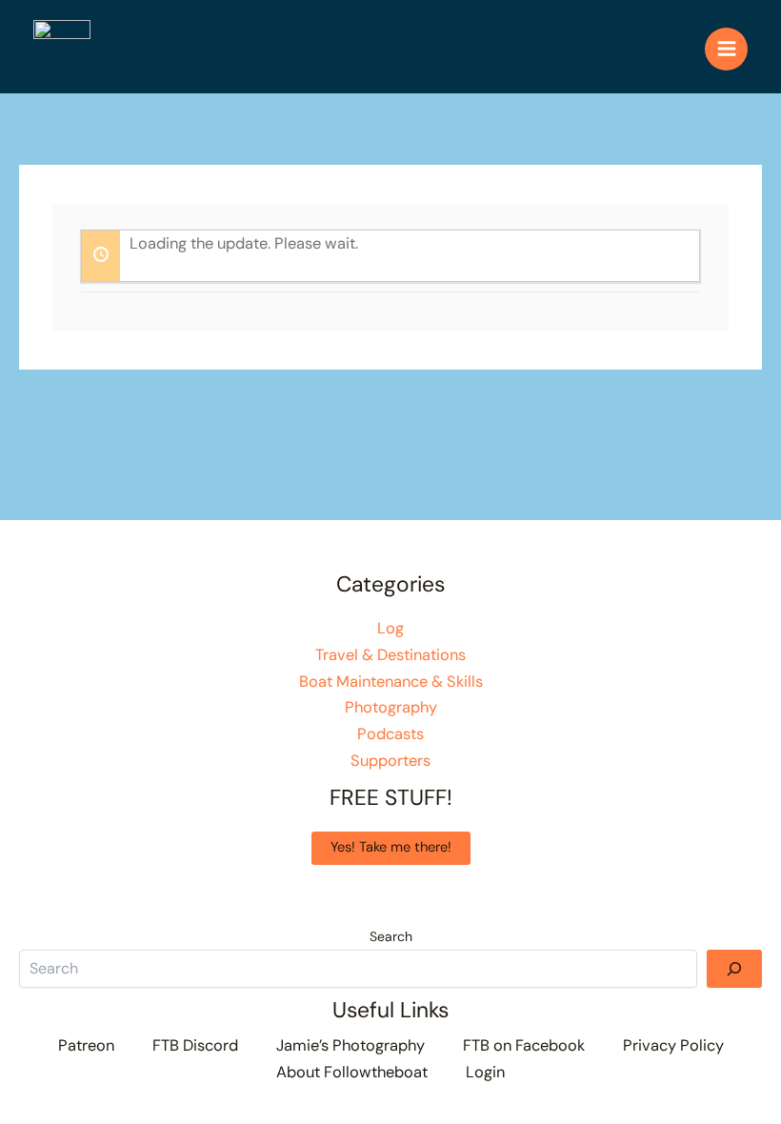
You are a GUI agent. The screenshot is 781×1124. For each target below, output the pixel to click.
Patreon (86, 1045)
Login (485, 1072)
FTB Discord (195, 1045)
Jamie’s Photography (350, 1045)
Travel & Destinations (390, 655)
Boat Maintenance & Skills (391, 682)
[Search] (734, 969)
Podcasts (390, 734)
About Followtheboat (352, 1072)
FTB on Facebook (524, 1045)
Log (390, 628)
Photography (391, 707)
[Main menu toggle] (726, 49)
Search (391, 936)
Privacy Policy (673, 1045)
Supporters (390, 761)
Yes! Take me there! (390, 847)
